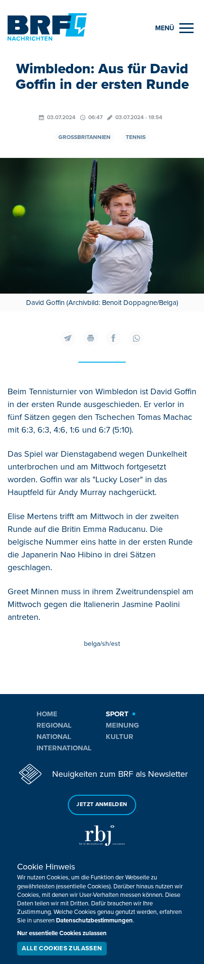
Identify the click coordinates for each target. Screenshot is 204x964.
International (64, 748)
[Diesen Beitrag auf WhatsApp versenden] (136, 338)
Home (47, 714)
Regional (54, 725)
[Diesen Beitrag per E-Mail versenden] (67, 338)
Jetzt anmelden (101, 804)
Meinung (122, 725)
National (54, 736)
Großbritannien (84, 137)
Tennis (136, 137)
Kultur (119, 736)
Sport (117, 714)
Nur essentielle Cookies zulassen (62, 933)
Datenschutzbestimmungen (94, 920)
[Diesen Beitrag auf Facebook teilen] (113, 338)
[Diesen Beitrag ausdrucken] (90, 338)
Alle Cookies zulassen (62, 948)
